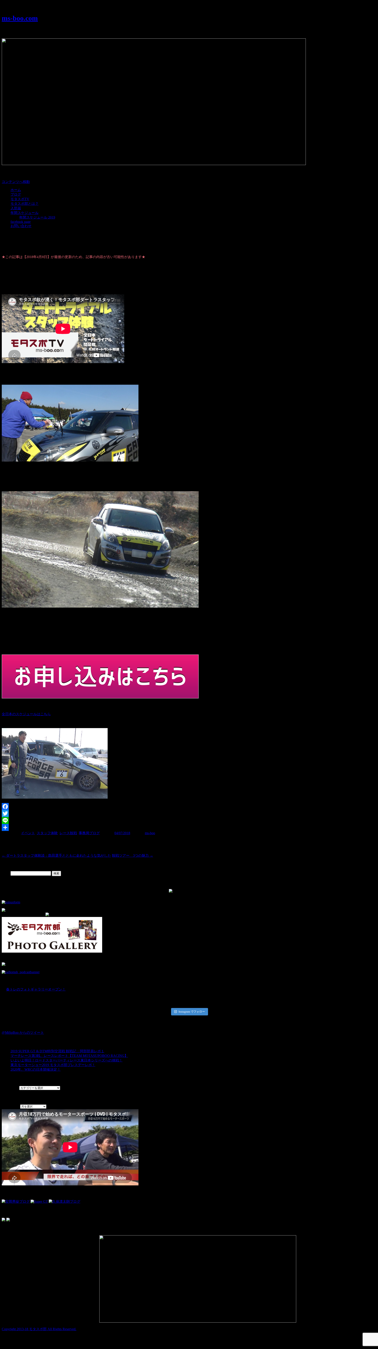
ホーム (15, 190)
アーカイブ (10, 1106)
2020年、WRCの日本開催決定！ (35, 1069)
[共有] (189, 827)
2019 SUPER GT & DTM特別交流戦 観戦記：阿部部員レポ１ (57, 1051)
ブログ (15, 194)
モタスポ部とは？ (24, 203)
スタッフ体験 (47, 833)
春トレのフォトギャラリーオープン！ (36, 989)
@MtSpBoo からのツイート (23, 1032)
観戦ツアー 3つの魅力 (132, 855)
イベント (28, 833)
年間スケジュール (24, 213)
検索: (6, 873)
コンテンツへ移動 (16, 182)
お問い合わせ (21, 226)
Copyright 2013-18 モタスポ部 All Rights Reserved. (39, 1329)
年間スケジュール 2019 (37, 217)
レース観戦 (68, 833)
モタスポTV (19, 199)
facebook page (20, 222)
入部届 (15, 208)
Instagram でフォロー (191, 1011)
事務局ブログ (89, 833)
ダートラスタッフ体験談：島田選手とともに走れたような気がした (56, 855)
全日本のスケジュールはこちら (26, 714)
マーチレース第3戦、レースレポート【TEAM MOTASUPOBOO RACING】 (69, 1056)
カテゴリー (10, 1088)
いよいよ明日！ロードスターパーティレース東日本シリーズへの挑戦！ (66, 1060)
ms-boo (150, 833)
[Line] (189, 820)
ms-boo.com (20, 18)
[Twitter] (189, 813)
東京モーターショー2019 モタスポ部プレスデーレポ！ (52, 1065)
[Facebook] (189, 806)
